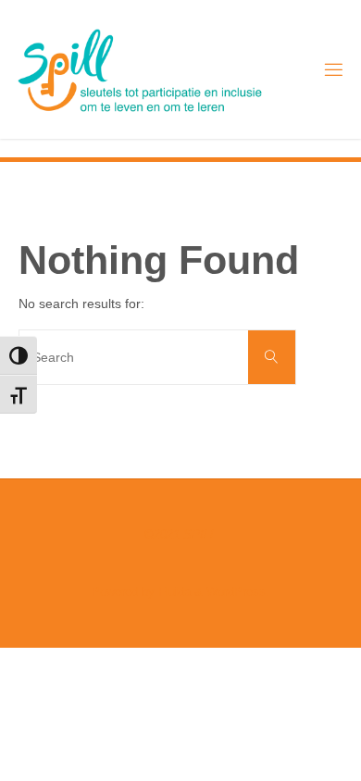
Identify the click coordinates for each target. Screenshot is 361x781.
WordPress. (237, 592)
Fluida (173, 592)
